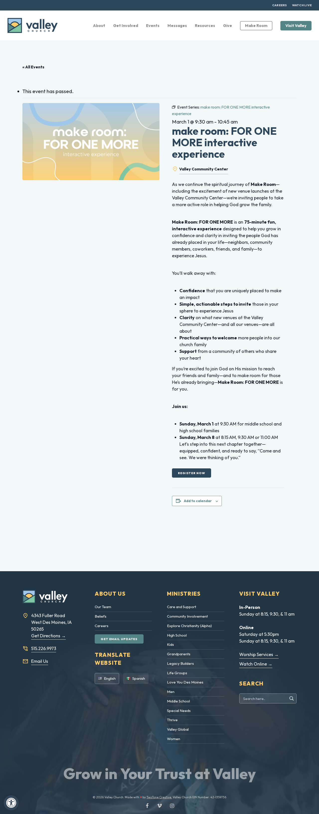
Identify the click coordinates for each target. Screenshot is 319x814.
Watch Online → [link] (255, 664)
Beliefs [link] (100, 616)
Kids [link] (170, 644)
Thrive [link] (172, 719)
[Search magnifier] (292, 698)
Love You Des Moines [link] (185, 682)
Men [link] (170, 691)
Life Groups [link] (177, 673)
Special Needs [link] (179, 710)
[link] (11, 802)
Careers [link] (101, 625)
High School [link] (177, 635)
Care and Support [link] (181, 606)
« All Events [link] (33, 66)
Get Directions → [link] (48, 636)
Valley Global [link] (178, 729)
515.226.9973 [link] (43, 648)
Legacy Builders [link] (180, 663)
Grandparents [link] (178, 654)
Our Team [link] (103, 606)
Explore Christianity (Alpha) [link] (189, 625)
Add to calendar (198, 501)
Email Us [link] (39, 661)
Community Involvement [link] (187, 616)
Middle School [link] (178, 701)
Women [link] (173, 738)
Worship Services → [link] (259, 654)
